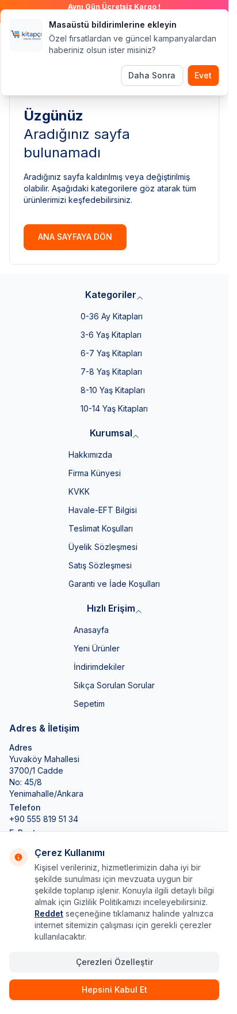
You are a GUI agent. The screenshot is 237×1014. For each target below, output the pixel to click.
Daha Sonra (151, 75)
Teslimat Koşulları (100, 528)
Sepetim (89, 703)
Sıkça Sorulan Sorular (114, 685)
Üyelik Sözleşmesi (102, 547)
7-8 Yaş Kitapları (111, 371)
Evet (203, 75)
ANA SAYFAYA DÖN (75, 237)
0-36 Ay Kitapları (112, 316)
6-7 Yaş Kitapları (111, 353)
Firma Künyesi (94, 473)
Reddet (49, 913)
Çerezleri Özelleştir (114, 962)
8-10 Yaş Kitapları (113, 390)
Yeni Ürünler (97, 648)
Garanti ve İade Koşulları (114, 584)
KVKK (79, 491)
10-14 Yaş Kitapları (114, 408)
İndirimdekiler (99, 667)
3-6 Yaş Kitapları (111, 335)
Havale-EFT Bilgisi (102, 510)
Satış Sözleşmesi (100, 565)
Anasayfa (91, 630)
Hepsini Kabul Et (114, 989)
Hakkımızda (90, 454)
